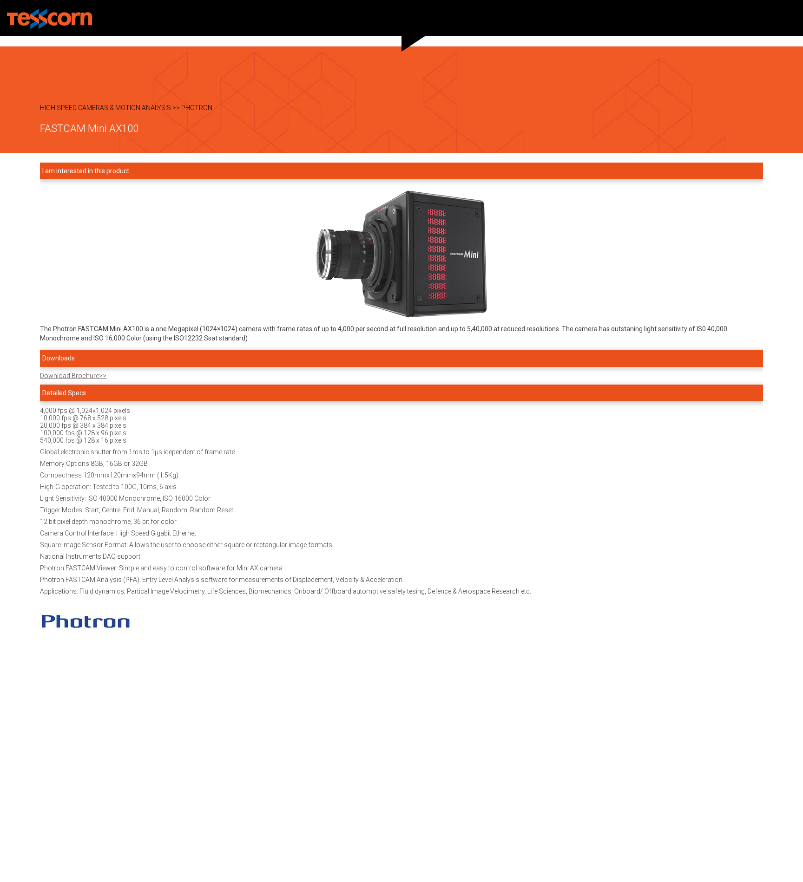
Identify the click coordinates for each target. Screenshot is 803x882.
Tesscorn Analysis (49, 19)
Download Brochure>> (73, 375)
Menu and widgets (790, 18)
